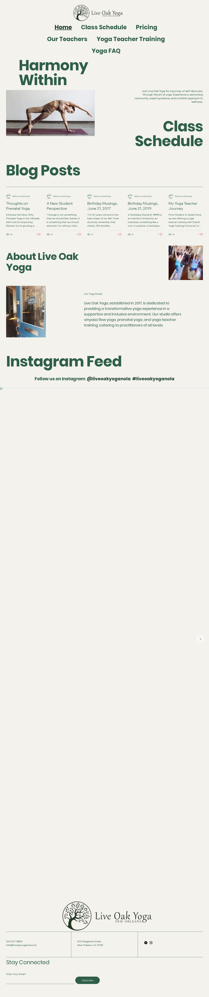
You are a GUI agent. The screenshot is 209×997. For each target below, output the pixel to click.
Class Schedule (169, 133)
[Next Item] (200, 639)
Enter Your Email (15, 974)
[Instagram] (151, 943)
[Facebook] (146, 943)
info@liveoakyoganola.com (21, 945)
